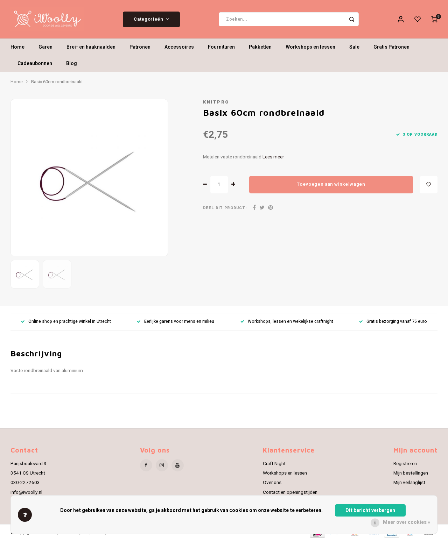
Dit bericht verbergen (370, 510)
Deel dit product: (225, 208)
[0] (434, 19)
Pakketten (260, 47)
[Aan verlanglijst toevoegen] (429, 184)
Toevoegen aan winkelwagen (331, 184)
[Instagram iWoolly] (162, 465)
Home (17, 47)
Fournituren (221, 47)
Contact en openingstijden (290, 492)
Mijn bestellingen (410, 473)
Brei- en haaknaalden (90, 47)
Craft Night (274, 463)
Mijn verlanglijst (409, 482)
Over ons (272, 482)
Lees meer (273, 157)
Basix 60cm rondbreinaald (57, 82)
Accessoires (179, 47)
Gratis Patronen (391, 47)
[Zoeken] (352, 19)
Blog (71, 63)
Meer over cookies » (406, 522)
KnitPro (216, 102)
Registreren (405, 463)
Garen (45, 47)
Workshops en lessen (310, 47)
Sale (354, 47)
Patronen (140, 47)
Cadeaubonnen (35, 63)
